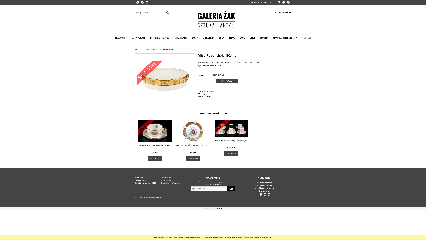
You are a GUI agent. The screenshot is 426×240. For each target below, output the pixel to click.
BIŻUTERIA (264, 38)
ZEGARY (232, 38)
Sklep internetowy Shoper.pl (213, 208)
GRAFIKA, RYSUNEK (137, 38)
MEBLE (252, 38)
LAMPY (195, 38)
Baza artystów (166, 180)
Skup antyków (166, 177)
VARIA (242, 38)
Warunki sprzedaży (142, 180)
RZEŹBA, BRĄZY (208, 38)
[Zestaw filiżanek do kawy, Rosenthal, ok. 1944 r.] (231, 128)
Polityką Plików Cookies (201, 238)
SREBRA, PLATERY (180, 38)
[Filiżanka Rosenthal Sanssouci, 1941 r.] (155, 131)
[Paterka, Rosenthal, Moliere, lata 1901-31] (193, 131)
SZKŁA (221, 38)
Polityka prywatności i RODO (145, 183)
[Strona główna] (216, 19)
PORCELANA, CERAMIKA (159, 38)
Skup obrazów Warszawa (170, 183)
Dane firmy (139, 177)
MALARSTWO (120, 38)
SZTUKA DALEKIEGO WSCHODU (285, 38)
